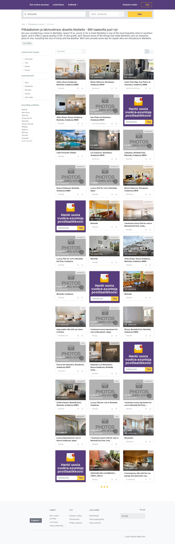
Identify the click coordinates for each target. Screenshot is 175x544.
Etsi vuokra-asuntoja (39, 5)
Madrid (24, 110)
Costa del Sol (27, 118)
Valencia (25, 115)
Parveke (28, 90)
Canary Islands (27, 124)
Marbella (25, 121)
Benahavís (128, 438)
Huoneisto (29, 59)
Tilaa (149, 122)
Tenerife (25, 135)
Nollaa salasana (75, 523)
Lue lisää (27, 43)
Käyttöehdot (94, 516)
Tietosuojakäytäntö (96, 519)
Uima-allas (29, 97)
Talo (26, 63)
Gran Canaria (27, 141)
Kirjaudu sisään (130, 5)
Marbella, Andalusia (65, 294)
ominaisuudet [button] (27, 76)
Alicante (25, 132)
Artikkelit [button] (72, 5)
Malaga (25, 127)
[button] (61, 69)
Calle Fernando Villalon (66, 153)
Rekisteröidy (74, 519)
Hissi (27, 82)
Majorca (25, 130)
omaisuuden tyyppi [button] (30, 52)
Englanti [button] (35, 520)
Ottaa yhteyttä (94, 523)
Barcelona (26, 112)
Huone (27, 70)
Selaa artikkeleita (56, 526)
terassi (27, 94)
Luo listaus (54, 522)
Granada (25, 138)
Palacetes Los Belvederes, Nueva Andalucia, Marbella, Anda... (101, 367)
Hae (140, 14)
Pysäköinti (29, 86)
